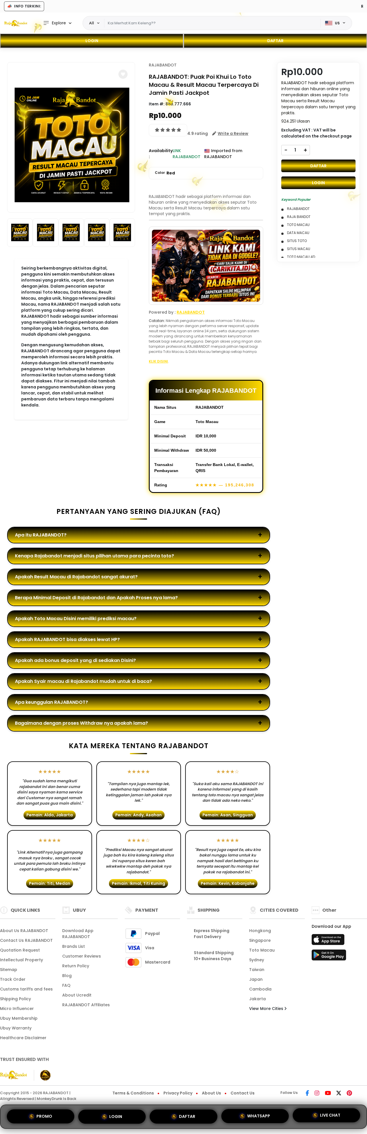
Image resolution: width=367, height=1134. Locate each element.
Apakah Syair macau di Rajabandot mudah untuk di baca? (83, 681)
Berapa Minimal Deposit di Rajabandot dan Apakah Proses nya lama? (96, 597)
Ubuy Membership (19, 1018)
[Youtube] (328, 1093)
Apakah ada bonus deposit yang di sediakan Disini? (75, 660)
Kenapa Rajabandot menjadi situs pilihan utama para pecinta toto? (94, 556)
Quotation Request (20, 950)
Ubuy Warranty (16, 1028)
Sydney (256, 960)
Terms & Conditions (133, 1093)
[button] (123, 74)
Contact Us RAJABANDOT (26, 940)
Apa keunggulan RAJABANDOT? (51, 702)
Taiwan (256, 969)
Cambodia (260, 989)
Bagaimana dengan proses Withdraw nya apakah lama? (81, 723)
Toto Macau (262, 950)
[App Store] (329, 941)
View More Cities (266, 1008)
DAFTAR (275, 41)
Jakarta (257, 999)
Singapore (260, 940)
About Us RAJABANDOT (24, 930)
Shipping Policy (15, 999)
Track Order (13, 979)
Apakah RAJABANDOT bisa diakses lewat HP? (67, 639)
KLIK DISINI (158, 361)
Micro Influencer (17, 1008)
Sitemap (8, 969)
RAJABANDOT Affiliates (86, 1005)
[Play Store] (329, 957)
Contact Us (243, 1093)
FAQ (66, 985)
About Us (211, 1093)
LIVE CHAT (330, 1115)
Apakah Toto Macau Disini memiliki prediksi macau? (75, 618)
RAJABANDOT (163, 65)
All (91, 22)
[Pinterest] (349, 1093)
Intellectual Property (21, 960)
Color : (165, 173)
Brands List (73, 946)
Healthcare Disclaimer (23, 1038)
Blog (67, 975)
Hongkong (260, 930)
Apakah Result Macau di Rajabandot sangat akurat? (76, 576)
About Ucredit (76, 995)
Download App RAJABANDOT (77, 934)
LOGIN (91, 41)
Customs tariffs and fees (26, 989)
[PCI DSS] (13, 1075)
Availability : (161, 154)
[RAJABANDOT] (15, 23)
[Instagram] (317, 1093)
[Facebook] (307, 1093)
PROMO (44, 1115)
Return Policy (75, 966)
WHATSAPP (258, 1114)
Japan (256, 979)
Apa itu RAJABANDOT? (41, 535)
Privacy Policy (177, 1093)
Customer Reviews (81, 956)
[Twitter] (338, 1093)
